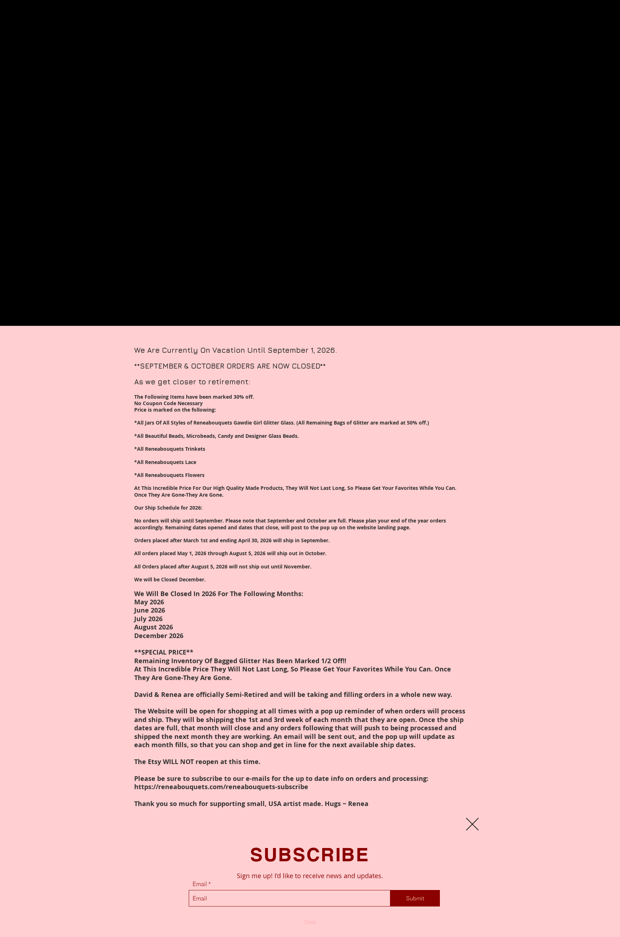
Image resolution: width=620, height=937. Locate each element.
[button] (472, 824)
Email (200, 884)
